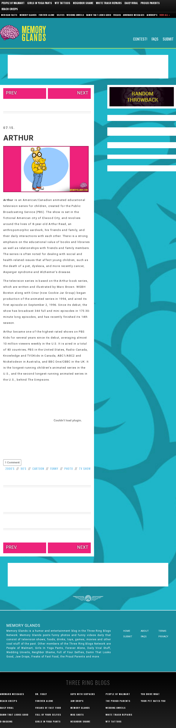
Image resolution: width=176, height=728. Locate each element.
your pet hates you (153, 700)
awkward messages (12, 694)
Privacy (163, 636)
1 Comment (12, 462)
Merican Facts (9, 15)
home (126, 631)
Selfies (60, 15)
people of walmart (118, 694)
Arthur (18, 138)
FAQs (155, 38)
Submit (168, 38)
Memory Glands (28, 15)
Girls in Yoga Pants (39, 3)
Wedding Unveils (75, 15)
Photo (68, 468)
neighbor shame (80, 721)
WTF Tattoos (62, 3)
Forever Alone (47, 15)
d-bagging (6, 721)
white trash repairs (119, 714)
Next (82, 92)
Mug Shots (77, 714)
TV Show (85, 468)
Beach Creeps (10, 9)
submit (127, 636)
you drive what (150, 694)
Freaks (117, 15)
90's (23, 468)
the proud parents (118, 700)
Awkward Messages (133, 15)
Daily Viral (131, 3)
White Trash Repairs (109, 3)
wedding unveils (116, 707)
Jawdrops (151, 15)
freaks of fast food (48, 707)
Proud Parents (150, 3)
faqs (144, 636)
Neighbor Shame (83, 3)
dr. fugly (41, 694)
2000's (10, 468)
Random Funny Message (141, 96)
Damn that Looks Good (98, 15)
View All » (164, 15)
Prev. (11, 92)
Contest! (140, 38)
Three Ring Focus (88, 598)
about (145, 631)
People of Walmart (13, 3)
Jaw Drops (76, 700)
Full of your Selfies (48, 714)
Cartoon (38, 468)
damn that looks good (14, 714)
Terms (162, 631)
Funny (54, 468)
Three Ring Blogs (88, 682)
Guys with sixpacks (82, 694)
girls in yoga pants (48, 721)
